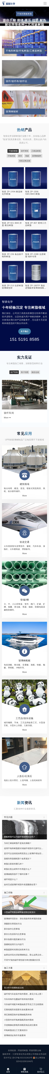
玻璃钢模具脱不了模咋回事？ (17, 857)
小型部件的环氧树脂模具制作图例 (18, 1003)
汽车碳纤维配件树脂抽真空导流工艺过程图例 (23, 988)
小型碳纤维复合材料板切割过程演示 (19, 895)
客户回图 (24, 356)
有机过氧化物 (24, 144)
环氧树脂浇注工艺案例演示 (16, 1013)
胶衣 (20, 139)
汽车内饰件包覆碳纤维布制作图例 (18, 982)
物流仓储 (35, 356)
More (12, 161)
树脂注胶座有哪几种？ (14, 847)
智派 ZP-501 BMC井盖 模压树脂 (12, 207)
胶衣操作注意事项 (12, 912)
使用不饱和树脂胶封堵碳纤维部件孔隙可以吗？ (24, 832)
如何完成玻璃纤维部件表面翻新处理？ (20, 868)
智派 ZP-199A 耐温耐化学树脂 (12, 176)
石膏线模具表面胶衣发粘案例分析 (18, 993)
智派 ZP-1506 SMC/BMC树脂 (32, 176)
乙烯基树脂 (36, 134)
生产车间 (14, 356)
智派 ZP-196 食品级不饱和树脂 (12, 239)
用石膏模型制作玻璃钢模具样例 (17, 998)
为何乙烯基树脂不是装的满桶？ (17, 826)
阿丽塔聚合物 (35, 1034)
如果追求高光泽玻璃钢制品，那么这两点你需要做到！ (24, 938)
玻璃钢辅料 (36, 139)
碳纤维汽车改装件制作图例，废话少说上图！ (23, 977)
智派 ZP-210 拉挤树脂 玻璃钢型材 (12, 270)
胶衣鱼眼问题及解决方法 (15, 923)
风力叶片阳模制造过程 (14, 971)
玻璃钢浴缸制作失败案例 (15, 1019)
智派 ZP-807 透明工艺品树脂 (36, 207)
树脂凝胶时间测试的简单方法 (17, 933)
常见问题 (8, 800)
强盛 (27, 139)
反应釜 (7, 396)
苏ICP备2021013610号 (22, 1041)
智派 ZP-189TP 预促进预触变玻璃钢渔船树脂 (35, 270)
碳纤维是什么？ (11, 863)
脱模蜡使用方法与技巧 (14, 928)
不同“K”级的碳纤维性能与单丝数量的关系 (22, 943)
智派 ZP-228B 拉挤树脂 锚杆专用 (35, 239)
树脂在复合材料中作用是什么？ (17, 852)
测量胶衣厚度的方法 (13, 907)
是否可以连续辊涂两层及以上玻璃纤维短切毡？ (24, 837)
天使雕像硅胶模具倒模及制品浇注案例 (20, 1008)
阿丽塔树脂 (23, 1034)
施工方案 (8, 951)
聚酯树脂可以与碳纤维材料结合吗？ (19, 820)
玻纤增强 (24, 134)
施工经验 (8, 876)
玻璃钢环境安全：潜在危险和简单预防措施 (22, 902)
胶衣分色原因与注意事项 (15, 917)
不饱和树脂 (13, 134)
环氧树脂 (11, 139)
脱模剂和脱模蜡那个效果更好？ (17, 842)
